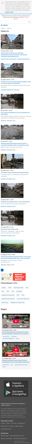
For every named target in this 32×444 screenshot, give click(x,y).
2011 (23, 295)
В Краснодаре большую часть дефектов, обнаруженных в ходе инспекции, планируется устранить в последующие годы (14, 54)
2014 (8, 291)
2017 (14, 120)
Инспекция (9, 120)
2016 (13, 291)
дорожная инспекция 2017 (8, 298)
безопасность (6, 336)
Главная (3, 28)
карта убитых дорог (11, 59)
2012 (3, 291)
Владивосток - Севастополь (17, 302)
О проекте (14, 423)
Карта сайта (4, 426)
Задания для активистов (20, 438)
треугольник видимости (8, 338)
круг (12, 364)
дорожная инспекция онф (23, 59)
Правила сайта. (9, 12)
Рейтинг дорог (5, 435)
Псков (9, 287)
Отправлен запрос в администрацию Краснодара (15, 172)
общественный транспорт (21, 364)
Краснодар (3, 59)
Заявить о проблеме (6, 438)
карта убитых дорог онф (23, 298)
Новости (9, 264)
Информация (21, 423)
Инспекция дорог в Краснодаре (9, 229)
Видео (8, 423)
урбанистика (6, 364)
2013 (27, 287)
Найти (29, 22)
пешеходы (14, 336)
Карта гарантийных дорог (17, 435)
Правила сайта (19, 426)
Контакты (11, 426)
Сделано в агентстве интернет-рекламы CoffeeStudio (22, 442)
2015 (13, 264)
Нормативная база (6, 428)
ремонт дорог (5, 302)
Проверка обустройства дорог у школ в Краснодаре (15, 201)
